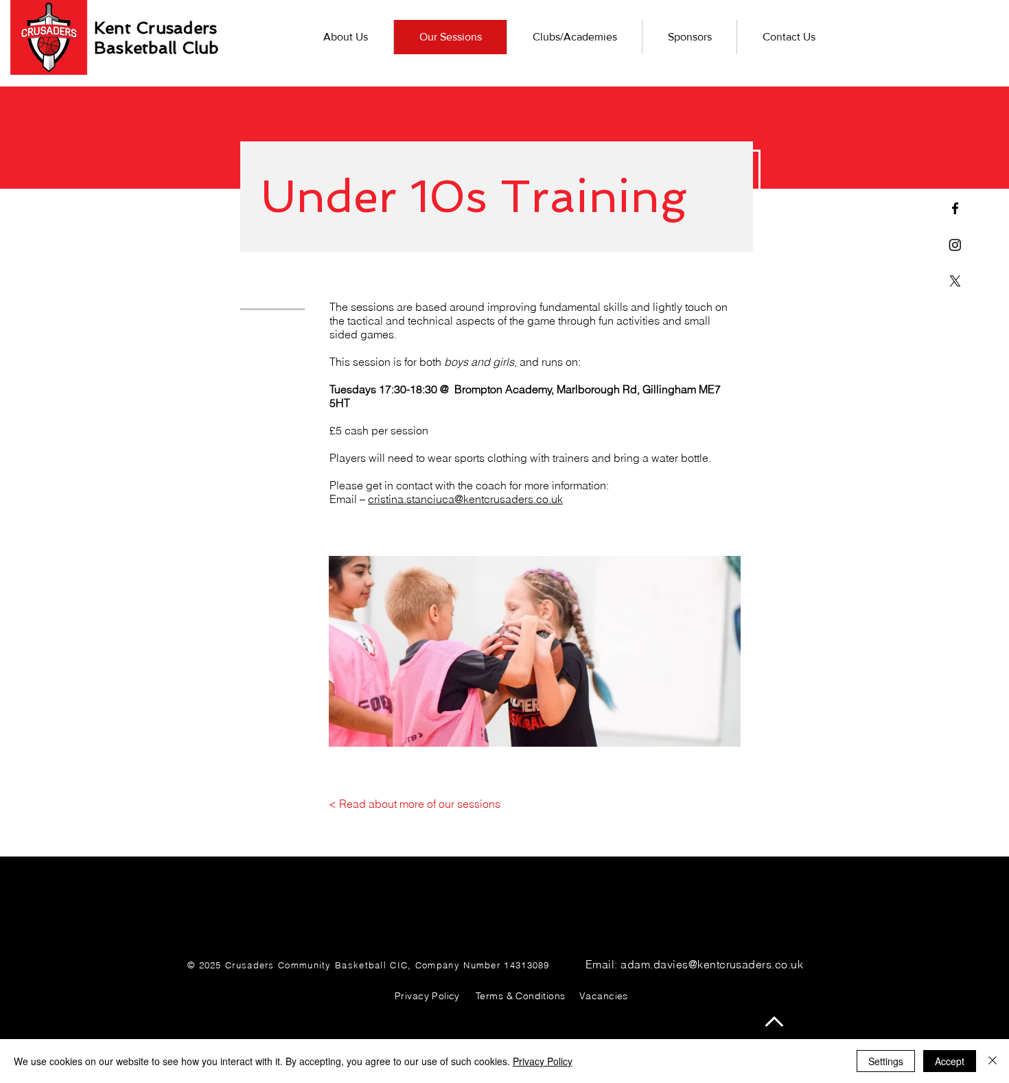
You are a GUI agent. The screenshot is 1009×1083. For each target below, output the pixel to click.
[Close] (992, 1061)
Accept (949, 1061)
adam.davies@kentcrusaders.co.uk (712, 964)
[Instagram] (955, 245)
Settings (885, 1061)
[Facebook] (955, 208)
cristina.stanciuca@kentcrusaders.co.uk (465, 499)
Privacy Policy (542, 1061)
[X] (955, 281)
